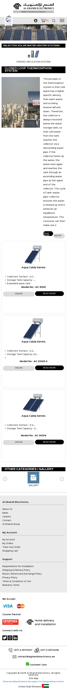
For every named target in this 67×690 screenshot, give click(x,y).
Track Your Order (11, 547)
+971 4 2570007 (23, 650)
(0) (47, 20)
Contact (6, 520)
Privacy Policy (9, 578)
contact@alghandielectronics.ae (36, 657)
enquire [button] (57, 235)
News (5, 513)
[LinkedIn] (15, 637)
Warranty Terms (10, 585)
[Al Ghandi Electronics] (33, 14)
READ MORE (49, 294)
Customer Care (38, 665)
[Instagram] (10, 637)
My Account (8, 540)
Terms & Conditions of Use (16, 581)
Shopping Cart (10, 551)
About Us (7, 509)
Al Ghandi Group (11, 524)
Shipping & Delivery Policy (16, 570)
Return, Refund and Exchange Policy (22, 574)
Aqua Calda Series (33, 268)
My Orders (7, 543)
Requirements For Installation (18, 566)
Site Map (33, 678)
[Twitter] (4, 637)
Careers (6, 517)
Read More (46, 234)
